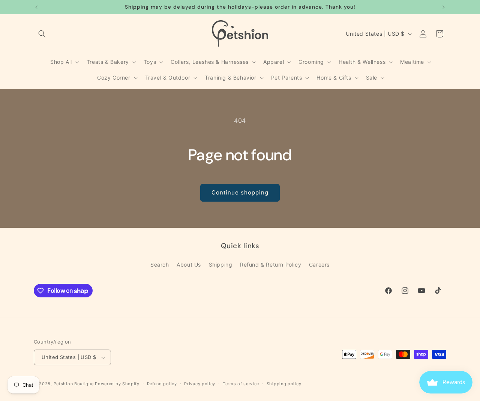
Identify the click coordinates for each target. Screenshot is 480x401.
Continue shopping (240, 192)
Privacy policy (199, 383)
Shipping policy (284, 383)
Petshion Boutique (74, 383)
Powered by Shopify (117, 383)
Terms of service (241, 383)
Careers (319, 264)
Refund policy (162, 383)
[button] (42, 34)
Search (159, 264)
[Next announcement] (443, 7)
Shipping (220, 264)
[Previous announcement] (36, 7)
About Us (189, 264)
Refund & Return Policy (270, 264)
